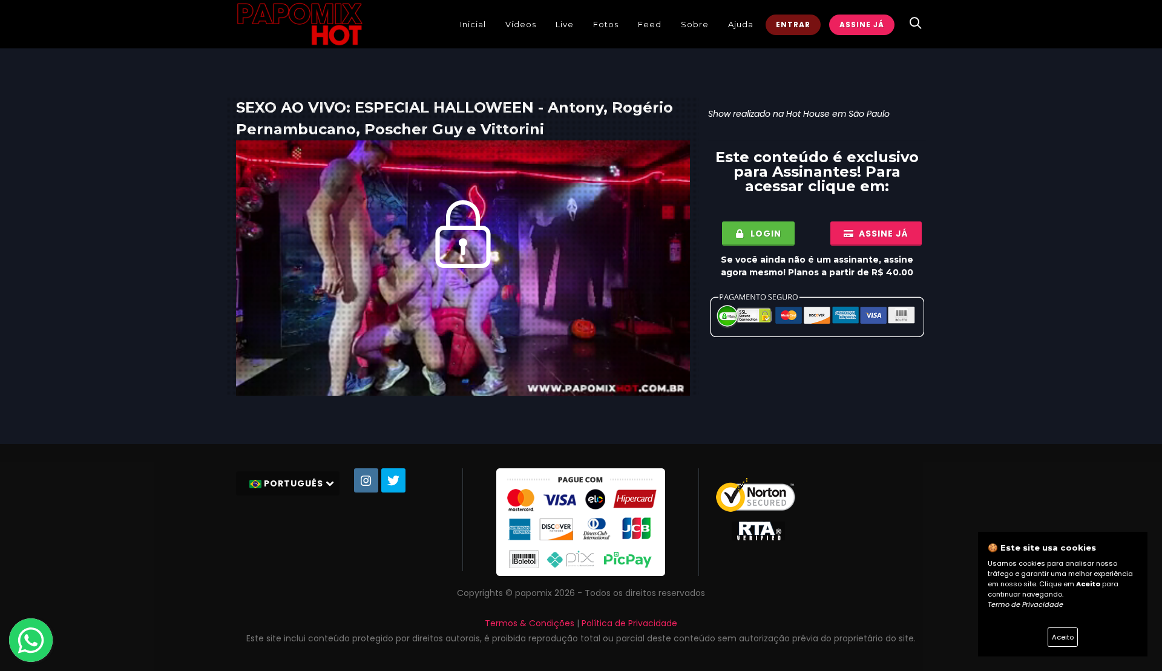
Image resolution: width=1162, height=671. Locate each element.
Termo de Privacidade (1025, 604)
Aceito (1063, 637)
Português (293, 483)
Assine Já (861, 24)
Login (764, 233)
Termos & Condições (529, 623)
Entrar (793, 24)
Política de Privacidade (629, 623)
